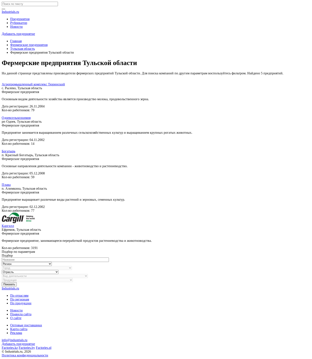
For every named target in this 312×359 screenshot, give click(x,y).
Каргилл (8, 226)
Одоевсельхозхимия (16, 118)
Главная (16, 41)
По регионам (19, 299)
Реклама (16, 333)
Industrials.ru (10, 12)
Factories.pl (43, 347)
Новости (16, 26)
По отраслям (19, 295)
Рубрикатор (18, 23)
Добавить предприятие (18, 34)
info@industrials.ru (14, 340)
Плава (6, 184)
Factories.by (27, 347)
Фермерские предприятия (29, 45)
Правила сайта (20, 314)
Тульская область (22, 48)
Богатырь (8, 151)
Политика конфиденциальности (25, 355)
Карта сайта (18, 329)
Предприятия (20, 19)
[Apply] (3, 9)
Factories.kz (10, 347)
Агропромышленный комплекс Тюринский (33, 84)
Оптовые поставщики (26, 325)
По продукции (20, 303)
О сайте (15, 318)
